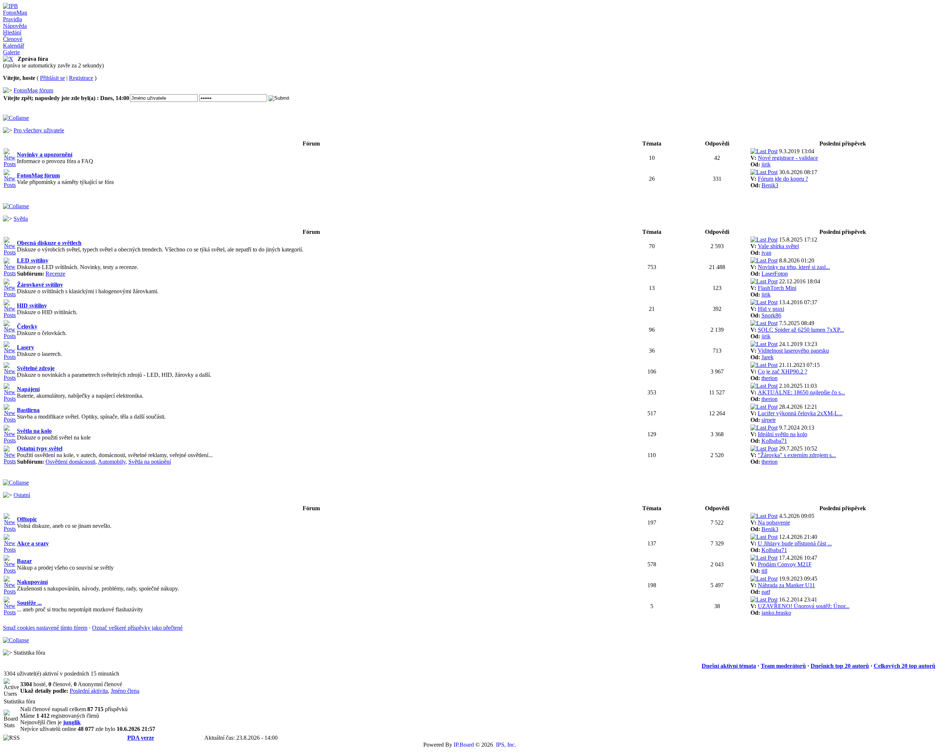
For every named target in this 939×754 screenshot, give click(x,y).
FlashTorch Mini (777, 288)
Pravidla (12, 19)
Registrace (81, 78)
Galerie (11, 52)
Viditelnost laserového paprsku (793, 350)
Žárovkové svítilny (40, 285)
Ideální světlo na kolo (782, 434)
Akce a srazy (33, 543)
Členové (12, 39)
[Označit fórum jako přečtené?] (10, 164)
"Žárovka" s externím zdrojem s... (797, 455)
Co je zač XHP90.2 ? (782, 371)
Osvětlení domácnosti (70, 462)
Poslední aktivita (89, 691)
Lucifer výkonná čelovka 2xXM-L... (800, 413)
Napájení (28, 389)
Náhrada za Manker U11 (786, 585)
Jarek (767, 357)
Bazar (24, 561)
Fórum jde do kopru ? (783, 179)
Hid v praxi (771, 309)
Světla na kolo (34, 431)
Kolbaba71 (774, 441)
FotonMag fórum (33, 90)
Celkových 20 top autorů (904, 666)
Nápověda (15, 26)
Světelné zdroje (36, 368)
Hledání (12, 32)
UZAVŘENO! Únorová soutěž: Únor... (804, 606)
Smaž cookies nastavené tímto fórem (45, 628)
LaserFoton (774, 274)
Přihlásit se (52, 78)
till (764, 571)
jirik (766, 164)
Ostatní (22, 495)
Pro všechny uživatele (39, 130)
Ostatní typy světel (39, 448)
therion (769, 378)
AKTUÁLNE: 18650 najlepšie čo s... (801, 392)
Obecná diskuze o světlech (49, 243)
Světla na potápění (149, 462)
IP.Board (464, 745)
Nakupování (32, 582)
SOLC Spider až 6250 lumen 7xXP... (801, 330)
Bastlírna (28, 410)
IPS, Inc (505, 745)
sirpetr (768, 420)
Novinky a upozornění (44, 154)
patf (765, 592)
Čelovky (27, 326)
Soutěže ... (29, 603)
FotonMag (15, 13)
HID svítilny (32, 305)
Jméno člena (125, 691)
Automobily (111, 462)
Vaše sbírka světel (778, 246)
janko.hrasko (776, 613)
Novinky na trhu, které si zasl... (794, 267)
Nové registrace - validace (788, 158)
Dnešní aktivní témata (729, 666)
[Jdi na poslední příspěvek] (764, 151)
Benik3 (769, 185)
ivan (766, 253)
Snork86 (771, 315)
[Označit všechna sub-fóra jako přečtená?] (10, 273)
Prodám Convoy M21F (785, 564)
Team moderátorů (783, 666)
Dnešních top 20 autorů (840, 666)
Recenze (55, 274)
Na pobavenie (774, 522)
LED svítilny (32, 260)
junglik (72, 722)
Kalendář (13, 46)
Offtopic (27, 519)
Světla (21, 219)
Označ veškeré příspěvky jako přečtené (137, 628)
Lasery (25, 347)
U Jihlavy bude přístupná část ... (795, 543)
